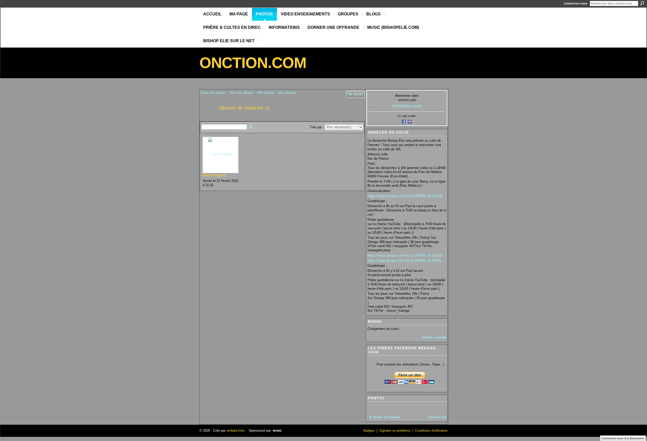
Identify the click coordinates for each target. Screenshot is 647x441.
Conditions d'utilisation (431, 430)
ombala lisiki (235, 430)
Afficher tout (437, 417)
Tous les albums (241, 92)
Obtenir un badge (433, 337)
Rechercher (642, 3)
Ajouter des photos (386, 417)
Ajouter (358, 94)
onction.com (252, 62)
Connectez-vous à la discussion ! (624, 438)
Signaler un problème (394, 430)
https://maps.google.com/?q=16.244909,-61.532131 (405, 196)
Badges (369, 430)
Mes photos (265, 92)
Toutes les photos (213, 92)
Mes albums (287, 92)
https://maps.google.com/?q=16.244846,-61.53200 (404, 260)
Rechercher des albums (250, 127)
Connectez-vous (575, 3)
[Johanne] (208, 119)
